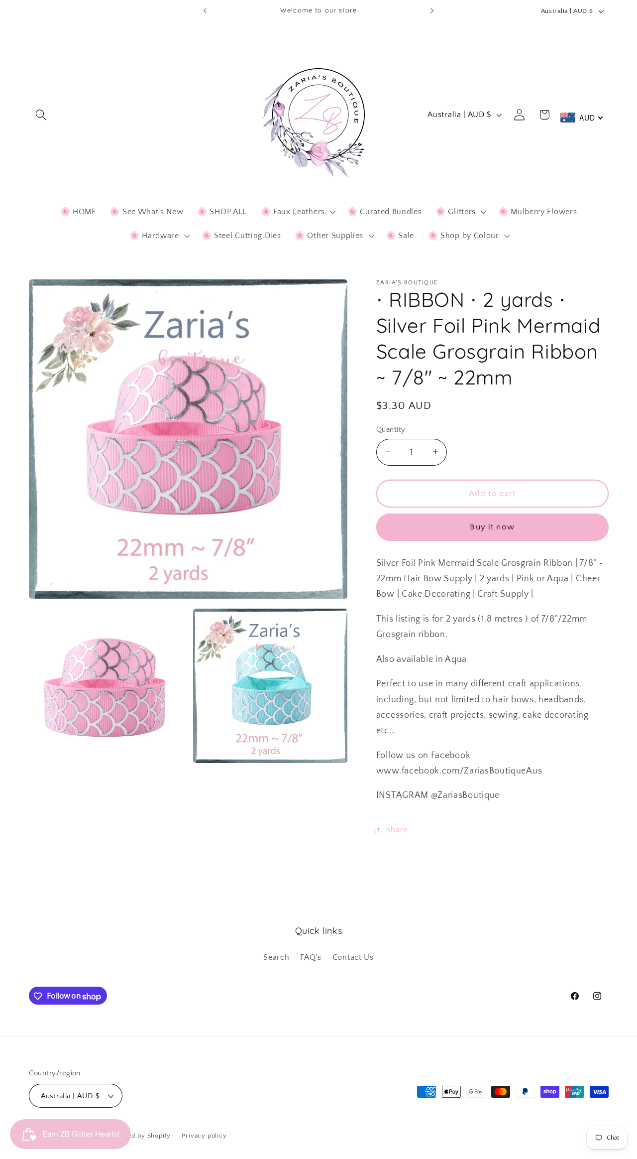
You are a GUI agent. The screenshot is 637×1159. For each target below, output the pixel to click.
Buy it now (492, 526)
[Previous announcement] (205, 11)
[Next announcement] (432, 11)
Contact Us (353, 957)
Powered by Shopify (139, 1135)
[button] (41, 115)
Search (276, 957)
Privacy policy (204, 1135)
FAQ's (310, 957)
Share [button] (397, 829)
